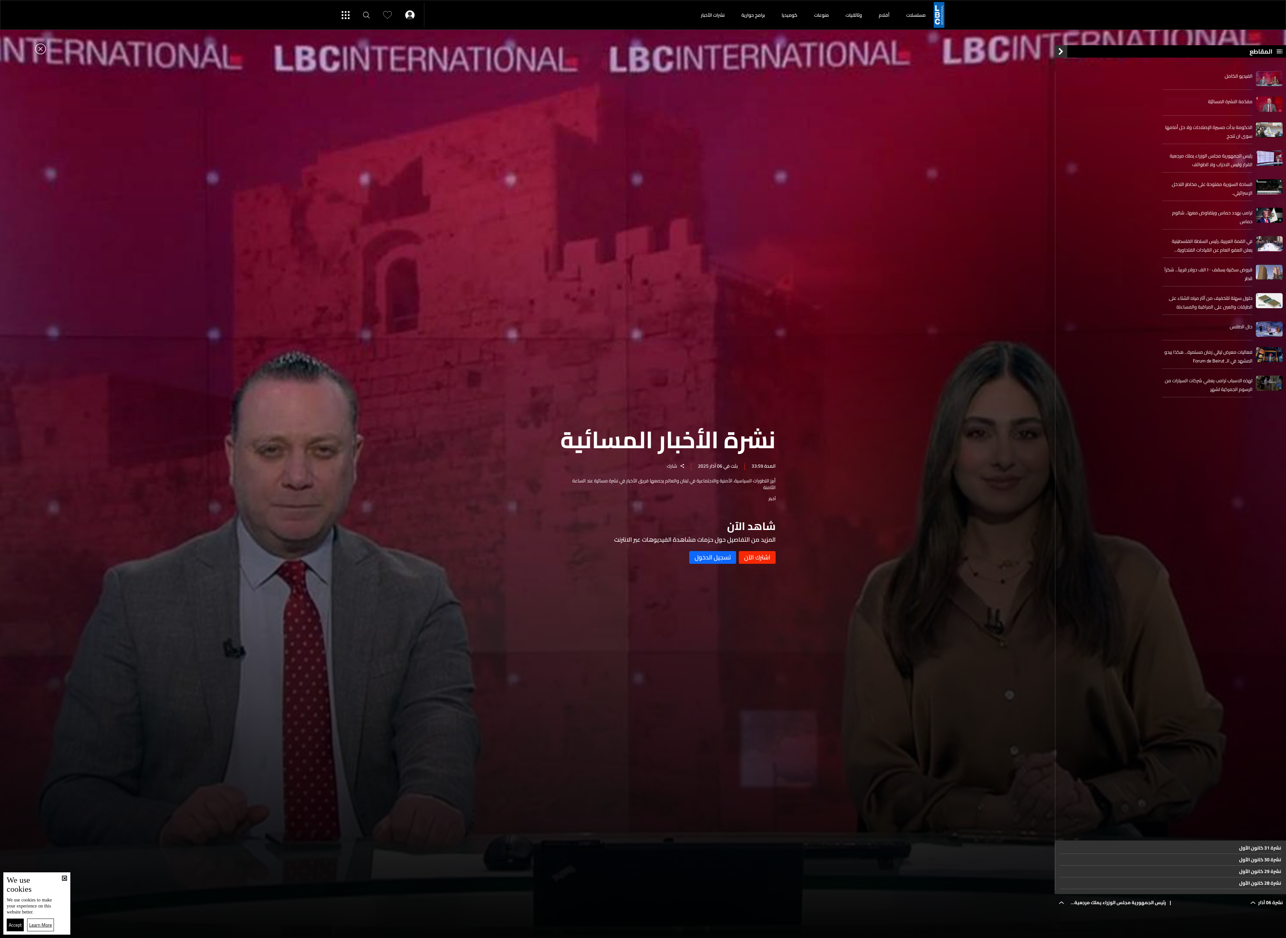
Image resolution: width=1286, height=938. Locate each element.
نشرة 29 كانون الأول (1260, 871)
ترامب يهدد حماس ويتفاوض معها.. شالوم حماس (1212, 217)
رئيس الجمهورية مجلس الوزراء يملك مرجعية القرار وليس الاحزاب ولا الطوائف (1211, 160)
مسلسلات (916, 15)
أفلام (884, 15)
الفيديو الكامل (1239, 76)
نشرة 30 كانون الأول (1260, 860)
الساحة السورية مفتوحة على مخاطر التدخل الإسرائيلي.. (1212, 188)
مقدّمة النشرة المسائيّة (1230, 101)
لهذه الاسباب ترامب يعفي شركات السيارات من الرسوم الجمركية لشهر (1209, 385)
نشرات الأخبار (713, 15)
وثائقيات (854, 15)
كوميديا (789, 15)
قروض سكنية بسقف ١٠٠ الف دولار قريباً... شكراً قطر (1208, 274)
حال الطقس (1241, 326)
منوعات (821, 15)
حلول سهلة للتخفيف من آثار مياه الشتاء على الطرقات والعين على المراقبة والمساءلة (1211, 302)
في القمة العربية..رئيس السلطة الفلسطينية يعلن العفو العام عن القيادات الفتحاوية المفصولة (1212, 245)
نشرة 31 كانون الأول (1260, 848)
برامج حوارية (753, 15)
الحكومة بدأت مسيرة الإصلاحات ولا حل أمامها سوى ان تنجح (1209, 131)
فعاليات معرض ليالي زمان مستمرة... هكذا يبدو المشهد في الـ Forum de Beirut (1208, 356)
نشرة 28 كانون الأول (1260, 883)
